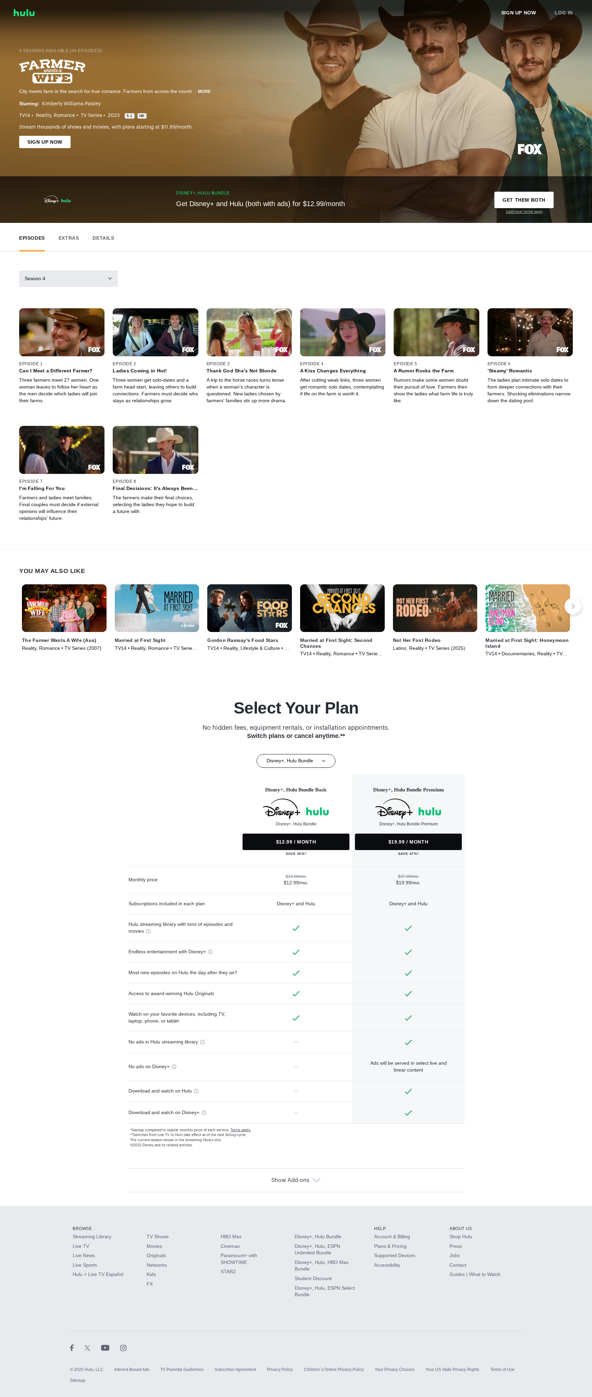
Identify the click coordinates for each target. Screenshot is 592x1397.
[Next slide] (573, 606)
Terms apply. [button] (241, 1130)
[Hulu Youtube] (110, 1348)
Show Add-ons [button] (290, 1180)
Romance (64, 115)
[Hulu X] (93, 1348)
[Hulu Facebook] (77, 1348)
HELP (380, 1228)
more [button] (204, 91)
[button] (32, 236)
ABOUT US (460, 1228)
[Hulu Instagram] (123, 1348)
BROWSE (82, 1228)
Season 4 (35, 278)
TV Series (91, 115)
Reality (43, 115)
